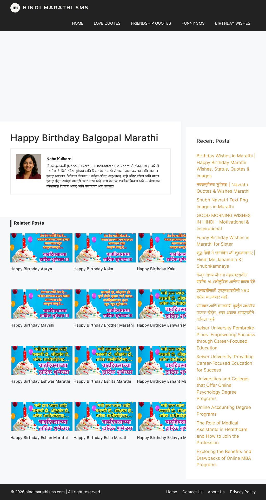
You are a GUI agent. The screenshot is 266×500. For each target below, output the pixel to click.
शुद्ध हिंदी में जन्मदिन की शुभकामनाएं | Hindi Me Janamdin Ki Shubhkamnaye (226, 259)
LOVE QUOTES (107, 23)
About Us (216, 491)
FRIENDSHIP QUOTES (151, 23)
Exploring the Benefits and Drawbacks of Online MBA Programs (224, 458)
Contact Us (192, 491)
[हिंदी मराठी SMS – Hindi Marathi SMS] (49, 8)
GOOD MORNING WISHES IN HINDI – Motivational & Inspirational (224, 222)
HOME (77, 23)
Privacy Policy (243, 491)
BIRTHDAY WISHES (232, 23)
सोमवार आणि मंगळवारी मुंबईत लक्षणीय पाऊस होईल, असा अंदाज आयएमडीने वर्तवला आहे (226, 312)
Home (171, 491)
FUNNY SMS (193, 23)
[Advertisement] (133, 76)
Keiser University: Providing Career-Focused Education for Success (225, 363)
